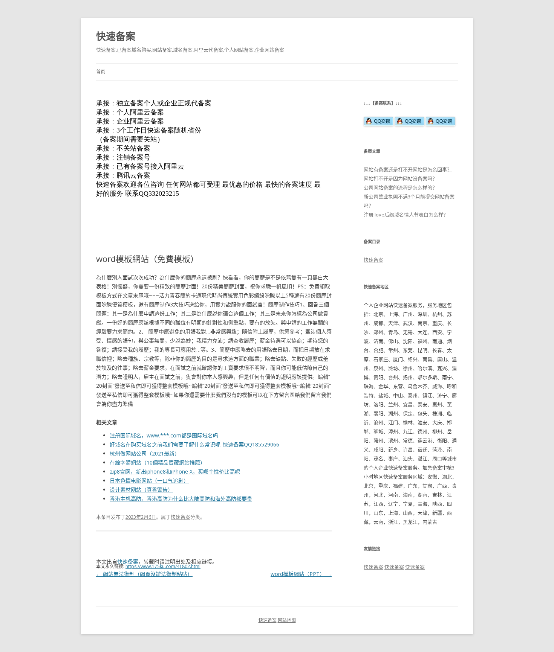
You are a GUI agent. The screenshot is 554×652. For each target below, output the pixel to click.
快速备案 (115, 36)
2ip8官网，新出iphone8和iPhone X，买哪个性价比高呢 (175, 471)
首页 (100, 72)
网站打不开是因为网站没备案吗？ (400, 178)
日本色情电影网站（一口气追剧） (149, 480)
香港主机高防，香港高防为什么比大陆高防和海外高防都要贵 (181, 498)
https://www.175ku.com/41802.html (162, 566)
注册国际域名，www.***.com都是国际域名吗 (164, 435)
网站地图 (287, 620)
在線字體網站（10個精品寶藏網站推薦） (157, 462)
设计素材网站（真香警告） (141, 489)
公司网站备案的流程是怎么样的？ (400, 187)
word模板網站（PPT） (301, 573)
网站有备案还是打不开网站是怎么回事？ (408, 169)
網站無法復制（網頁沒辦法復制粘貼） (144, 573)
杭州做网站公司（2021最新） (145, 453)
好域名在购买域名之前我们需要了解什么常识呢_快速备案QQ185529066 (194, 444)
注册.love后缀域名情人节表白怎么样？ (406, 214)
